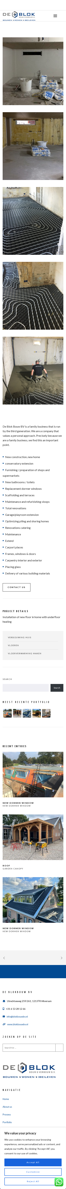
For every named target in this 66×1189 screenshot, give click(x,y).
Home (6, 1099)
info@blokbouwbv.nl (17, 1016)
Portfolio (7, 1122)
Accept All (33, 1162)
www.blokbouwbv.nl (17, 1024)
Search (7, 679)
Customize (33, 1172)
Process (7, 1114)
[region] (33, 1158)
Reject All (33, 1181)
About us (7, 1106)
